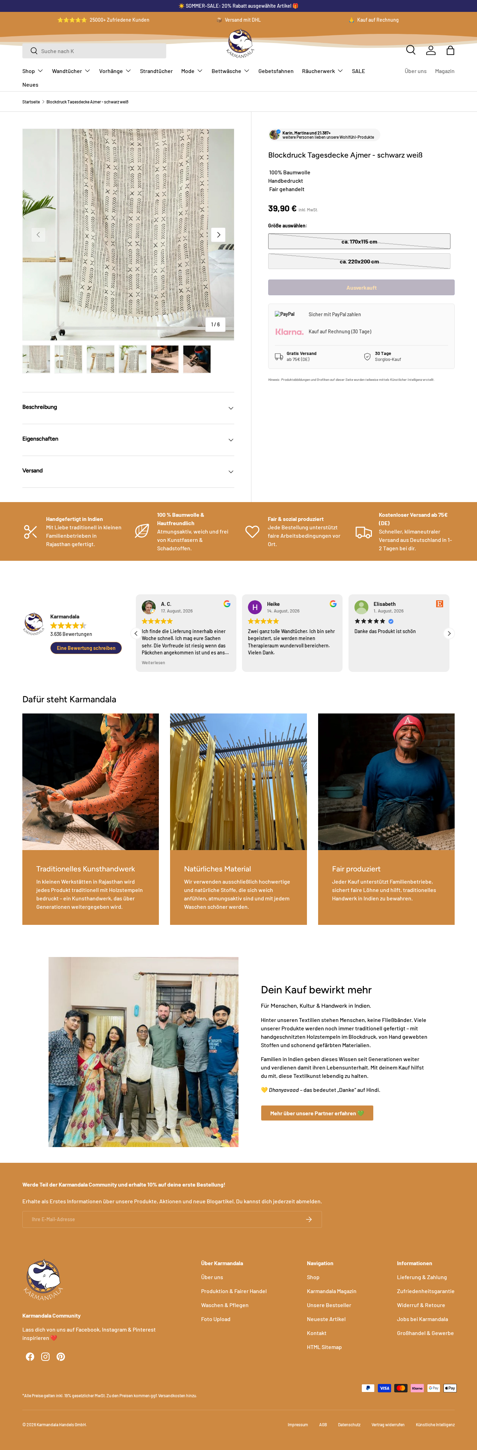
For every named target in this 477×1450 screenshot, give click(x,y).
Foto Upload (215, 1318)
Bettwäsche (226, 70)
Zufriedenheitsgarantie (426, 1291)
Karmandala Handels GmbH (61, 1424)
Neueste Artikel (326, 1318)
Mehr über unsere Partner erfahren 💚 (317, 1113)
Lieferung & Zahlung (422, 1277)
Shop (28, 70)
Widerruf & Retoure (421, 1305)
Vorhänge (111, 70)
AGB (323, 1424)
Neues (30, 84)
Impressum (298, 1424)
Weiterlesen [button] (153, 662)
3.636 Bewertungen (71, 634)
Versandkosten (171, 1395)
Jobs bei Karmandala (422, 1318)
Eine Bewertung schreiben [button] (86, 648)
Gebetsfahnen (276, 70)
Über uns (416, 70)
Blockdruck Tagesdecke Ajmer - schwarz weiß (87, 102)
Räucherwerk (318, 70)
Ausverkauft (361, 287)
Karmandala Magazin (332, 1291)
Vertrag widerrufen (388, 1424)
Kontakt (316, 1332)
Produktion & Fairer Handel (234, 1291)
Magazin (445, 70)
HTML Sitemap (324, 1346)
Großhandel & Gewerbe (425, 1332)
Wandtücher (67, 70)
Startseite (31, 102)
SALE (358, 70)
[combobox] (94, 50)
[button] (450, 50)
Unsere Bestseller (329, 1305)
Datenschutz (349, 1424)
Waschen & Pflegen (225, 1305)
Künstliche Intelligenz (435, 1424)
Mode (188, 70)
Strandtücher (156, 70)
